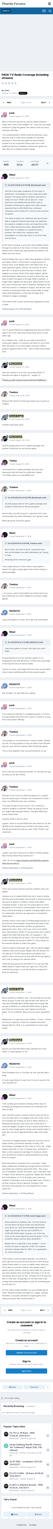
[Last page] (49, 103)
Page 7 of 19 (26, 103)
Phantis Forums (13, 4)
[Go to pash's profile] (5, 114)
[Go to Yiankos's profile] (5, 394)
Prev (9, 103)
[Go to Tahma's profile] (5, 462)
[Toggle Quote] (6, 185)
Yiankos (33, 543)
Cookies (32, 1525)
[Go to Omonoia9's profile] (6, 1446)
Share (13, 1387)
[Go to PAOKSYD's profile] (5, 612)
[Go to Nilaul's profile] (5, 176)
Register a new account (27, 1353)
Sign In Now (26, 1371)
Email (15, 1514)
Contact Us (21, 1525)
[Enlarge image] (24, 380)
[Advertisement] (26, 42)
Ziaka (6, 90)
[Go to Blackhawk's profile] (5, 365)
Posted (19, 116)
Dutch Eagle (35, 1216)
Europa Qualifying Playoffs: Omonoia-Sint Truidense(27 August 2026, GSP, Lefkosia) (26, 1447)
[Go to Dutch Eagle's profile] (5, 417)
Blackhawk (36, 185)
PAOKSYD (33, 642)
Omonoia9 (14, 1453)
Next (43, 103)
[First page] (3, 103)
